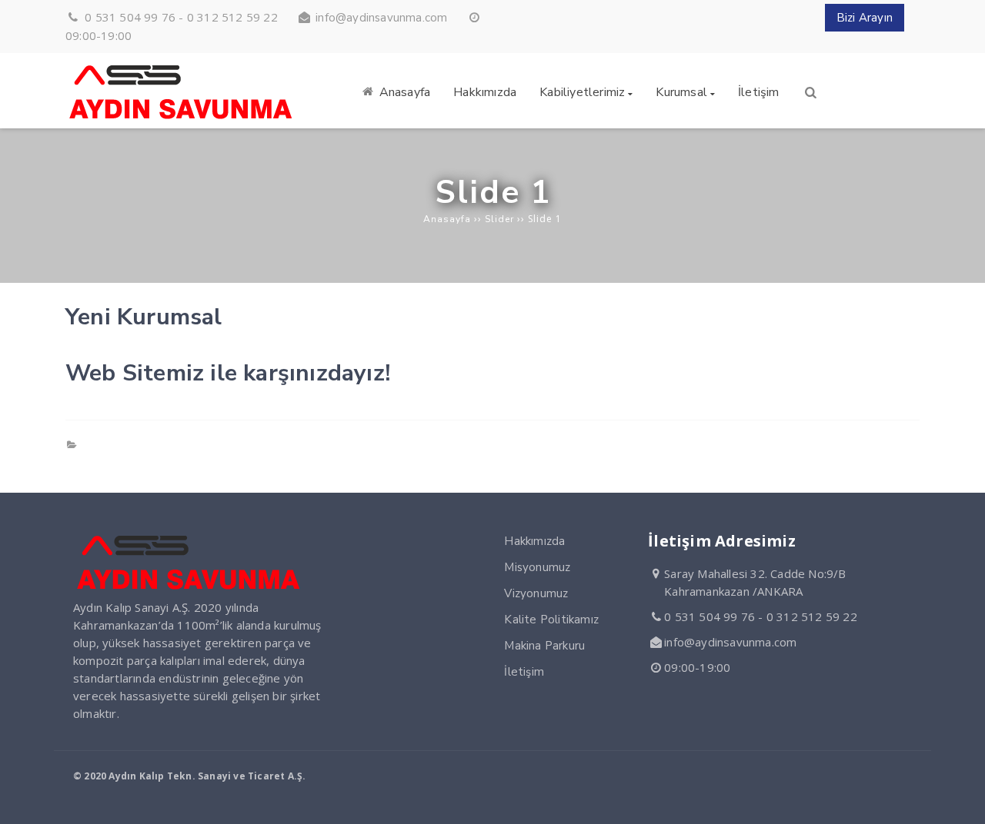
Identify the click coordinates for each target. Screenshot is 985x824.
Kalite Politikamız (551, 619)
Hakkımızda (534, 541)
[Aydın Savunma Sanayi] (180, 119)
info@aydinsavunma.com (381, 17)
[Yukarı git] (961, 800)
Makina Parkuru (544, 645)
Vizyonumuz (536, 593)
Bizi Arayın (864, 17)
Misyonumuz (537, 567)
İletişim (524, 671)
